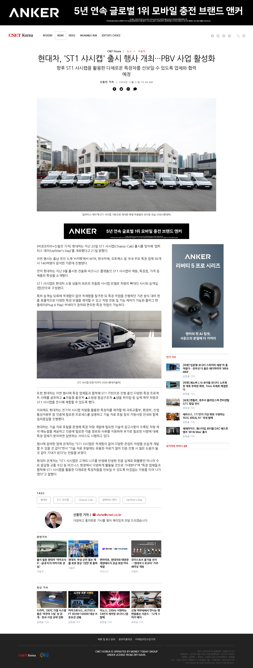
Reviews (47, 35)
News (60, 35)
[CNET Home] (22, 36)
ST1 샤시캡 (63, 500)
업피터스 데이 (109, 500)
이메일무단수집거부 (145, 639)
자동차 (142, 51)
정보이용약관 (125, 639)
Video (71, 35)
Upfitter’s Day (134, 500)
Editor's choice (111, 35)
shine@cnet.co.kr (109, 514)
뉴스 (129, 51)
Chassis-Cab (85, 500)
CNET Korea (114, 51)
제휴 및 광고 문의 (106, 639)
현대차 (43, 500)
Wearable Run (88, 35)
